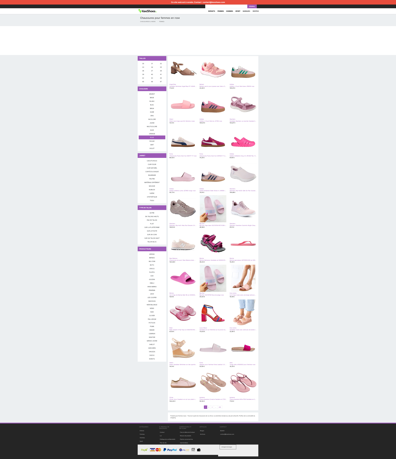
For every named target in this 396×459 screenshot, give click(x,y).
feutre (152, 179)
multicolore (152, 126)
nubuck (152, 189)
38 (161, 71)
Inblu (152, 283)
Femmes (142, 434)
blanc (152, 101)
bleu (152, 105)
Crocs (151, 268)
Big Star (152, 261)
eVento (152, 359)
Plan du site (163, 443)
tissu (152, 200)
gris (152, 116)
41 (161, 74)
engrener (152, 175)
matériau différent (152, 182)
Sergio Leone (152, 341)
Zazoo (151, 355)
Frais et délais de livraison (187, 432)
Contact (162, 432)
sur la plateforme (151, 227)
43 (152, 78)
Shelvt (152, 344)
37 (152, 71)
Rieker (152, 330)
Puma (152, 326)
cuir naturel (152, 168)
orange (152, 134)
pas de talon (152, 220)
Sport (141, 441)
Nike (152, 312)
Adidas (152, 254)
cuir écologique (152, 171)
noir (152, 130)
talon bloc (152, 242)
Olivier (152, 315)
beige (152, 97)
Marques (246, 11)
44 (161, 78)
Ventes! (256, 11)
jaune (152, 123)
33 (143, 67)
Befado (152, 258)
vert (152, 145)
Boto (152, 265)
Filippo (152, 272)
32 (161, 63)
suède (152, 193)
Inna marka (151, 286)
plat (152, 224)
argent (152, 94)
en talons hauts (152, 216)
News (152, 308)
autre (152, 213)
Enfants (142, 430)
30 (143, 63)
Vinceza (152, 352)
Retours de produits (185, 436)
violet (151, 148)
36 (143, 71)
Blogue (202, 430)
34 (152, 67)
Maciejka (152, 301)
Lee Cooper (152, 297)
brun (152, 108)
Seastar (152, 337)
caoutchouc (152, 161)
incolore (152, 119)
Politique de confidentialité (167, 439)
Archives (202, 434)
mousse (152, 186)
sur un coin (152, 234)
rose (152, 137)
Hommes (142, 437)
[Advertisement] (62, 40)
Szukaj (252, 6)
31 (152, 63)
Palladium (152, 319)
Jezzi (152, 294)
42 (143, 78)
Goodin (152, 279)
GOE (151, 276)
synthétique (152, 197)
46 (152, 81)
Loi (161, 436)
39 (143, 74)
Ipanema (152, 290)
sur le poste (152, 231)
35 (161, 67)
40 (152, 74)
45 (143, 81)
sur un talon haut (152, 238)
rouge (152, 141)
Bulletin (222, 430)
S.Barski (152, 333)
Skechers (152, 348)
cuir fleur (152, 164)
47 (161, 81)
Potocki (152, 323)
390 (220, 407)
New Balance (152, 305)
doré (152, 112)
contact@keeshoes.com (214, 2)
